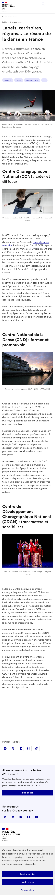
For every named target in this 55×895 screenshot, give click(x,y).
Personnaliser (27, 890)
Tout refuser (27, 882)
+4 (44, 80)
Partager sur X (13, 748)
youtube (36, 817)
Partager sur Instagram (29, 748)
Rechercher (43, 4)
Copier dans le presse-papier (36, 748)
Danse (18, 80)
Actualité (8, 80)
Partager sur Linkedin (21, 748)
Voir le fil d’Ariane (9, 17)
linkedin (13, 817)
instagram (29, 817)
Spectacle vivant (32, 80)
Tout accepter (27, 874)
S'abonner (27, 792)
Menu (51, 4)
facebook (21, 817)
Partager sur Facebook (5, 748)
